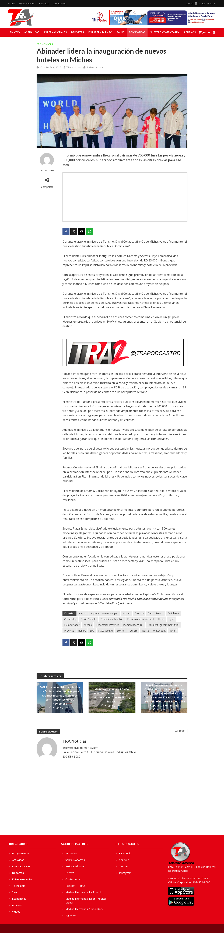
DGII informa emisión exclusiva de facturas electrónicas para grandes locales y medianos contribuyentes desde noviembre (60, 695)
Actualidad (32, 32)
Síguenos (189, 32)
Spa (92, 630)
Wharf (173, 630)
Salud (120, 32)
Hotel (161, 619)
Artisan (126, 613)
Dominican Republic (112, 619)
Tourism (133, 630)
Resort (82, 630)
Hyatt (172, 619)
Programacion (20, 853)
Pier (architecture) (133, 624)
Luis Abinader (71, 624)
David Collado (88, 619)
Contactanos (59, 3)
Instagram (125, 872)
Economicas (137, 32)
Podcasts (44, 3)
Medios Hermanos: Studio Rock (84, 909)
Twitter (123, 866)
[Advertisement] (125, 197)
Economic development (140, 619)
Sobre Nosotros (27, 3)
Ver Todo (180, 731)
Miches (88, 624)
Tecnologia (18, 885)
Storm (120, 630)
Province (69, 630)
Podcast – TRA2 (75, 885)
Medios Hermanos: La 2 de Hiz (84, 892)
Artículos (17, 905)
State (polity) (105, 630)
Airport (83, 613)
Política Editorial (75, 866)
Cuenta (189, 3)
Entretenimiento (100, 32)
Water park (159, 630)
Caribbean (173, 613)
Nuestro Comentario (164, 32)
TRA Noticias (73, 67)
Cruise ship (70, 619)
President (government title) (163, 624)
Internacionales (55, 32)
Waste (145, 630)
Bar (150, 613)
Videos (16, 911)
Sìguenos (70, 915)
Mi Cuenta (71, 853)
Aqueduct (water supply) (104, 613)
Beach (159, 613)
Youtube (124, 860)
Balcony (139, 613)
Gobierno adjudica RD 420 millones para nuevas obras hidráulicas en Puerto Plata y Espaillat (111, 695)
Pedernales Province (107, 624)
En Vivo (11, 3)
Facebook (125, 853)
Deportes (77, 32)
